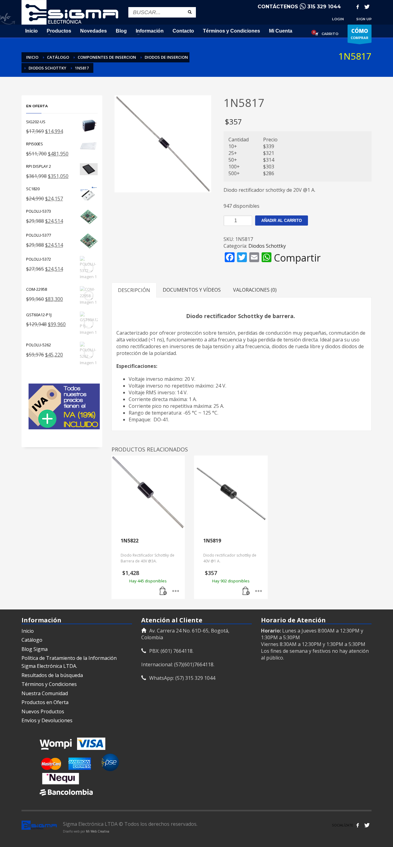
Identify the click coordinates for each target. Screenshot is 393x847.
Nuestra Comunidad (44, 693)
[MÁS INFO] (175, 591)
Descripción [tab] (134, 290)
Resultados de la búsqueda (52, 675)
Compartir (297, 258)
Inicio (27, 631)
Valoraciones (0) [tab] (255, 289)
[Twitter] (367, 6)
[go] (190, 12)
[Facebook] (357, 6)
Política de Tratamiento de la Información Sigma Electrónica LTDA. (69, 662)
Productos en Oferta (44, 702)
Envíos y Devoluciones (46, 720)
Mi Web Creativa (97, 831)
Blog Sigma (34, 649)
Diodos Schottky (267, 245)
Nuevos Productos (42, 711)
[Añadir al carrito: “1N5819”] (246, 591)
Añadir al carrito (281, 220)
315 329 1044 (324, 7)
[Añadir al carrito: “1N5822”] (163, 591)
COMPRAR (359, 33)
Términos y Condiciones (49, 684)
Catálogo (31, 639)
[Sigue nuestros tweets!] (367, 825)
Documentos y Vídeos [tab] (192, 289)
